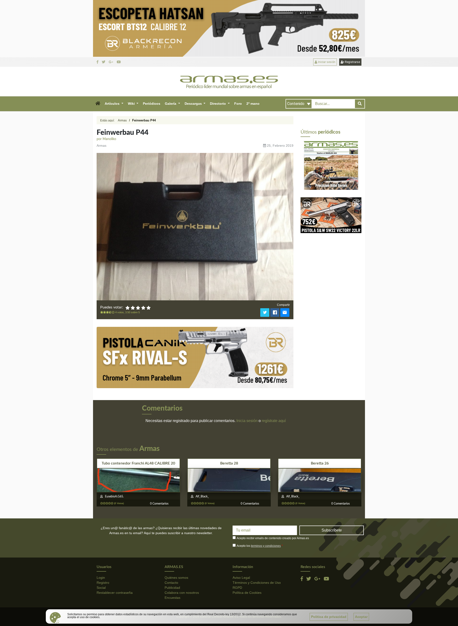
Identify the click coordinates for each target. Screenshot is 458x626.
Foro (238, 103)
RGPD (237, 587)
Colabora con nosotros (182, 593)
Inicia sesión (247, 421)
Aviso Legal (241, 577)
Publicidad (172, 587)
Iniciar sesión (326, 62)
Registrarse (352, 62)
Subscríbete (332, 530)
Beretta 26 (320, 463)
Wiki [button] (132, 103)
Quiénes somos (176, 577)
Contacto (171, 582)
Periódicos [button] (151, 103)
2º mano (253, 103)
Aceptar (361, 617)
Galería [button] (171, 103)
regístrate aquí (274, 421)
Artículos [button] (112, 103)
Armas (122, 120)
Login (101, 577)
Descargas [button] (194, 103)
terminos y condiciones (266, 546)
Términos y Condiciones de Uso (257, 582)
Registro (103, 582)
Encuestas (172, 598)
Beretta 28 (229, 463)
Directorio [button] (218, 103)
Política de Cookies (247, 593)
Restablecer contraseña (115, 593)
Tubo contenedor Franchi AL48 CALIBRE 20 (138, 463)
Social (101, 587)
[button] (97, 103)
